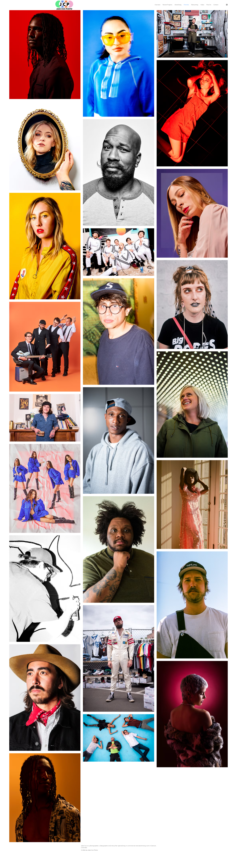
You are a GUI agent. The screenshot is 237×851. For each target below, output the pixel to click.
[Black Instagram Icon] (227, 5)
